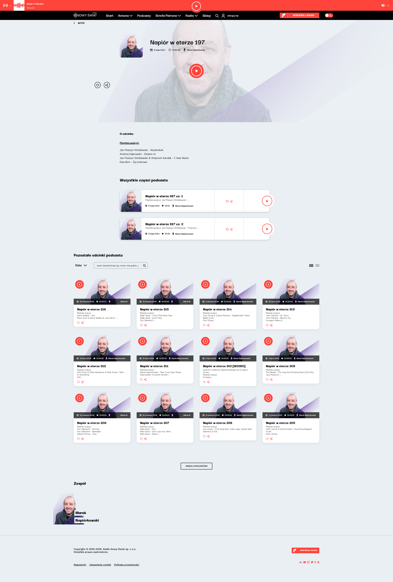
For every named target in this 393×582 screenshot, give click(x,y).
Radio (189, 15)
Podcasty (144, 15)
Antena (123, 15)
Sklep (206, 15)
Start (109, 15)
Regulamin (80, 564)
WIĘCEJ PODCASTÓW (196, 466)
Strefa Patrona (166, 15)
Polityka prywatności (126, 564)
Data (78, 265)
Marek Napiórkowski (196, 49)
